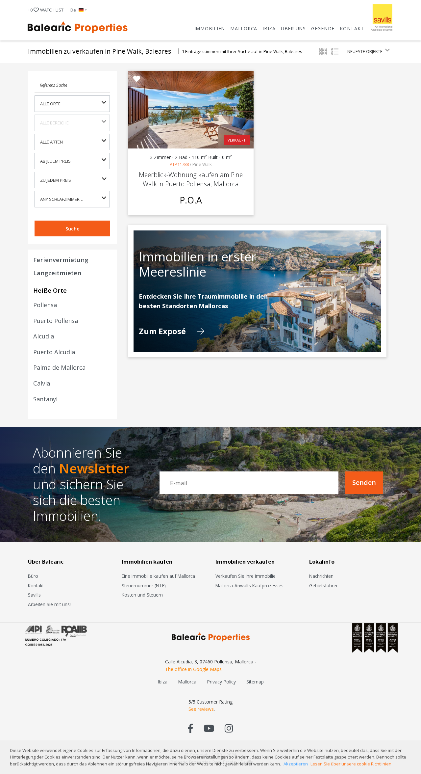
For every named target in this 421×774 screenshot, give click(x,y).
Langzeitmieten (57, 273)
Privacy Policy (221, 682)
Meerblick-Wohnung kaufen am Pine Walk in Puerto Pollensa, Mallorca (191, 179)
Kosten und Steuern (142, 595)
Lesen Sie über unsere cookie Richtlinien (350, 764)
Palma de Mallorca (59, 367)
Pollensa (45, 305)
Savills (34, 595)
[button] (78, 10)
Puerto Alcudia (54, 352)
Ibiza (269, 28)
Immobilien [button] (209, 28)
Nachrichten (321, 576)
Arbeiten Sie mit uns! (49, 604)
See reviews (201, 709)
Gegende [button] (322, 28)
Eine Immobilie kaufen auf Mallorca (158, 576)
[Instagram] (228, 728)
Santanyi (45, 399)
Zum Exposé (163, 331)
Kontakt (352, 28)
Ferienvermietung (60, 259)
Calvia (41, 383)
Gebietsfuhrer (323, 585)
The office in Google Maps (193, 669)
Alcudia (43, 336)
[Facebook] (191, 728)
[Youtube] (209, 728)
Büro (33, 576)
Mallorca (243, 28)
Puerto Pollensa (55, 321)
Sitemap (255, 682)
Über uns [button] (293, 28)
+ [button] (45, 10)
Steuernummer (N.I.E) (144, 585)
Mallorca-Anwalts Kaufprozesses (249, 585)
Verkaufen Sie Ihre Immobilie (245, 576)
